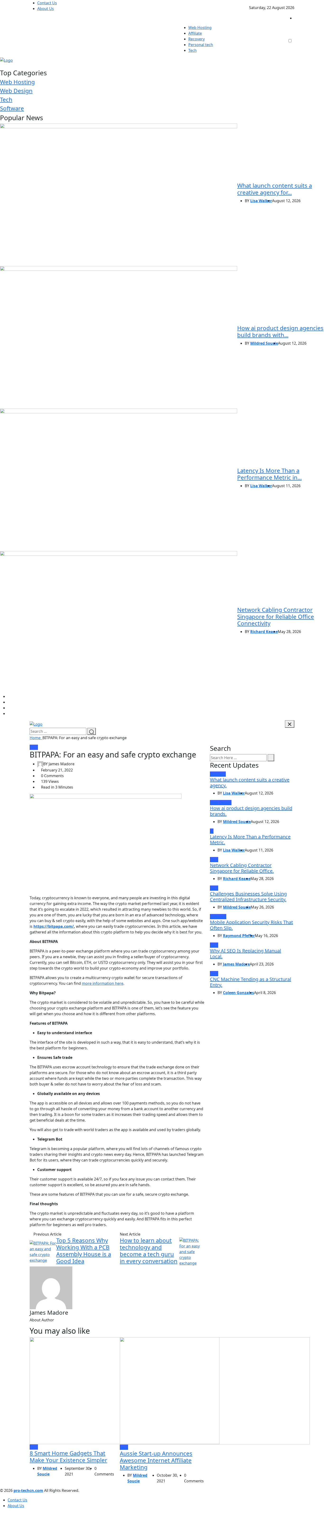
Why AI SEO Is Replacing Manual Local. (245, 953)
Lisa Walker (261, 200)
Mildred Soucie (264, 343)
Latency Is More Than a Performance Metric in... (269, 473)
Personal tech (200, 44)
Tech (192, 50)
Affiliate (195, 33)
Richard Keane (264, 631)
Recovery (196, 39)
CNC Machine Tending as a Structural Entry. (250, 982)
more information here (102, 983)
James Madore (236, 964)
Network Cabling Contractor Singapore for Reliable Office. (242, 868)
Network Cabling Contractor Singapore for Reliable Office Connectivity (275, 616)
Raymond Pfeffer (239, 935)
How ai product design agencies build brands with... (280, 331)
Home (36, 737)
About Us (45, 8)
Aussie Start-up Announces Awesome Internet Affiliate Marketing (156, 1460)
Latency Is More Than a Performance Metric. (250, 839)
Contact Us (47, 2)
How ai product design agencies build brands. (251, 811)
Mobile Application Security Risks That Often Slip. (251, 925)
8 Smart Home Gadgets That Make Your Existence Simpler (68, 1456)
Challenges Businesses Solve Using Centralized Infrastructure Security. (248, 896)
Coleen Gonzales (238, 992)
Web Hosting (200, 27)
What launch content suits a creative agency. (249, 782)
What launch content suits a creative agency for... (274, 188)
